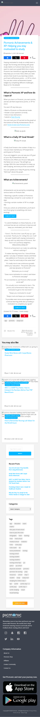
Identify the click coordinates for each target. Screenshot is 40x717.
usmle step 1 (23, 587)
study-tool (20, 321)
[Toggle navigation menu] (37, 3)
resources (13, 575)
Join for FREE (20, 603)
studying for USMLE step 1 (18, 581)
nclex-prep (18, 545)
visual (23, 590)
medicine (24, 542)
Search (20, 453)
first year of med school (17, 529)
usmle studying (14, 590)
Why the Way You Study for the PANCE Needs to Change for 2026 (19, 493)
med (11, 539)
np (19, 548)
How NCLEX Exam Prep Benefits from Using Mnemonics (18, 469)
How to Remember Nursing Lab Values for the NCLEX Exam (20, 422)
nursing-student (14, 557)
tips (11, 584)
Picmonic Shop (8, 657)
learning (26, 536)
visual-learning (14, 593)
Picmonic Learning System (11, 38)
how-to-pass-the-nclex (16, 532)
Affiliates (6, 660)
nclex (11, 545)
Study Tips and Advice (11, 418)
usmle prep (13, 587)
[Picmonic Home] (6, 2)
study (18, 578)
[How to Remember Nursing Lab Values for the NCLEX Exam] (20, 414)
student (12, 578)
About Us (6, 653)
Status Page (24, 712)
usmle (16, 584)
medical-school (14, 542)
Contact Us (7, 668)
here (30, 227)
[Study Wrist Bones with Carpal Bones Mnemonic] (20, 348)
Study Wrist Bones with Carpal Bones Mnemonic (18, 354)
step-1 (26, 575)
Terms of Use (16, 712)
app (6, 321)
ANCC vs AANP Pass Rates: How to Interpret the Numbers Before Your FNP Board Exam (18, 390)
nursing (25, 551)
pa (24, 563)
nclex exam (13, 548)
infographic (13, 536)
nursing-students (15, 560)
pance (11, 566)
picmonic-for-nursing (16, 572)
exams (12, 526)
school (20, 575)
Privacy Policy (32, 711)
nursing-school (14, 554)
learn (20, 536)
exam (24, 523)
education (17, 523)
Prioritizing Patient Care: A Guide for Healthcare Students (19, 488)
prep (26, 572)
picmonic (12, 321)
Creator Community (10, 664)
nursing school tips (15, 563)
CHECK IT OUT (10, 216)
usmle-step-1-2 (24, 584)
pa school (19, 566)
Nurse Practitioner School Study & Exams (17, 382)
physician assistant (15, 569)
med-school (18, 539)
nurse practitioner (15, 551)
